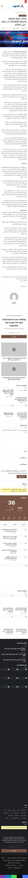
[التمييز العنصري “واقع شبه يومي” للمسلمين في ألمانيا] (7, 601)
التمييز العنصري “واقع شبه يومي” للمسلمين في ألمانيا (8, 609)
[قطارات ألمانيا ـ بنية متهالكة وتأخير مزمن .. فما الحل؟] (14, 690)
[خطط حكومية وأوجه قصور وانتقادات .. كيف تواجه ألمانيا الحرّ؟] (7, 622)
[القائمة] (2, 6)
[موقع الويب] (14, 305)
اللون (14, 810)
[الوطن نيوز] (18, 6)
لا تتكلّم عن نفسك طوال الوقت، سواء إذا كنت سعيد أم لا (9, 530)
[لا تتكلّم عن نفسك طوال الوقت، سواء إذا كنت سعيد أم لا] (22, 531)
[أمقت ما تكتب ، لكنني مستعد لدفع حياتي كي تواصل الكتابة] (22, 538)
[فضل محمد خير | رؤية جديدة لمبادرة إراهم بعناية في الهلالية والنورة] (21, 392)
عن (11, 812)
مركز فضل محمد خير (15, 818)
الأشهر (23, 524)
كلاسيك (16, 815)
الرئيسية (24, 12)
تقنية (5, 810)
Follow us (24, 822)
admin (23, 28)
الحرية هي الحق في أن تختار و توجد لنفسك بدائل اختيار (10, 544)
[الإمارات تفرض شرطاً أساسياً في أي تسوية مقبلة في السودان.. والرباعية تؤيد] (21, 408)
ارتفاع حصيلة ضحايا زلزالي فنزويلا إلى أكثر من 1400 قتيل (21, 609)
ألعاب (18, 810)
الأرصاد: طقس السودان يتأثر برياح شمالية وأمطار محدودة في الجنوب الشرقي (7, 392)
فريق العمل (6, 812)
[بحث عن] (26, 6)
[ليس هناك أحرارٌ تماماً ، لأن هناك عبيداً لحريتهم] (22, 552)
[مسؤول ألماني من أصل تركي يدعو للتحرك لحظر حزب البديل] (21, 622)
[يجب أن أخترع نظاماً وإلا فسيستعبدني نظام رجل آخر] (22, 559)
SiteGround (10, 862)
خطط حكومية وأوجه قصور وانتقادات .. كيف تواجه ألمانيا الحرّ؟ (8, 631)
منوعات (7, 818)
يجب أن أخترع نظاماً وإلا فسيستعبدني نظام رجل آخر (10, 558)
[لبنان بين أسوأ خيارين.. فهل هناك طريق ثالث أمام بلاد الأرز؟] (23, 690)
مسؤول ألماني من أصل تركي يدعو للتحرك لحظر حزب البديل (21, 631)
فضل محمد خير (23, 815)
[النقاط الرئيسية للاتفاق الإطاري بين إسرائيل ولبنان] (5, 681)
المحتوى (9, 810)
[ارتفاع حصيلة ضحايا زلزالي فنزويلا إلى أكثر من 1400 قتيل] (21, 601)
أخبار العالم (24, 810)
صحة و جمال (16, 812)
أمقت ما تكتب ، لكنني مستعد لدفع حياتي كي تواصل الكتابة (10, 537)
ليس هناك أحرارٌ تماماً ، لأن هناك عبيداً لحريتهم (9, 551)
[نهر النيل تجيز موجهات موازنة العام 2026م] (7, 408)
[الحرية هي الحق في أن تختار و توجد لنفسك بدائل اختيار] (22, 545)
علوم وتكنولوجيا (17, 867)
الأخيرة (14, 524)
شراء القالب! (10, 867)
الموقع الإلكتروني (23, 464)
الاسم (25, 451)
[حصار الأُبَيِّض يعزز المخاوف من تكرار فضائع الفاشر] (5, 744)
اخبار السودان (18, 12)
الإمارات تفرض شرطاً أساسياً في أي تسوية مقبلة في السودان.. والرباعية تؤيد (22, 415)
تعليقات (5, 524)
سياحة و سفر (23, 812)
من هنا (21, 280)
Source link (24, 286)
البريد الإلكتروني (23, 457)
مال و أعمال (10, 815)
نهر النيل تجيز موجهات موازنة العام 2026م (8, 413)
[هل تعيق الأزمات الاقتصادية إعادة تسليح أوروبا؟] (23, 673)
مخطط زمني (23, 818)
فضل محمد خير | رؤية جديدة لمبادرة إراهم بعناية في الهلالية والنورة (21, 399)
